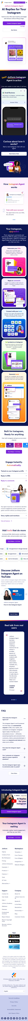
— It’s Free (19, 2)
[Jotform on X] (5, 1018)
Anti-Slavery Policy (14, 1013)
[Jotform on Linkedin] (8, 1018)
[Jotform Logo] (2, 2)
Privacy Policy (14, 1002)
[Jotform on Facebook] (2, 1018)
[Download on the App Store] (14, 941)
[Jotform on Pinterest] (17, 1018)
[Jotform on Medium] (11, 1018)
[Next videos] (26, 594)
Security (14, 1005)
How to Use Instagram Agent (12, 605)
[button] (21, 91)
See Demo (14, 30)
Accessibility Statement (14, 1009)
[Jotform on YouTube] (20, 1018)
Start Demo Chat (14, 154)
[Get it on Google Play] (14, 936)
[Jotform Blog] (14, 1018)
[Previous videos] (2, 594)
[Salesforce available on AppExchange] (14, 946)
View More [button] (14, 773)
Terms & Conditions (14, 998)
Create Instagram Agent (14, 23)
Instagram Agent (8, 2)
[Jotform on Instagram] (23, 1018)
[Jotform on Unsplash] (26, 1018)
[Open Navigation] (26, 2)
